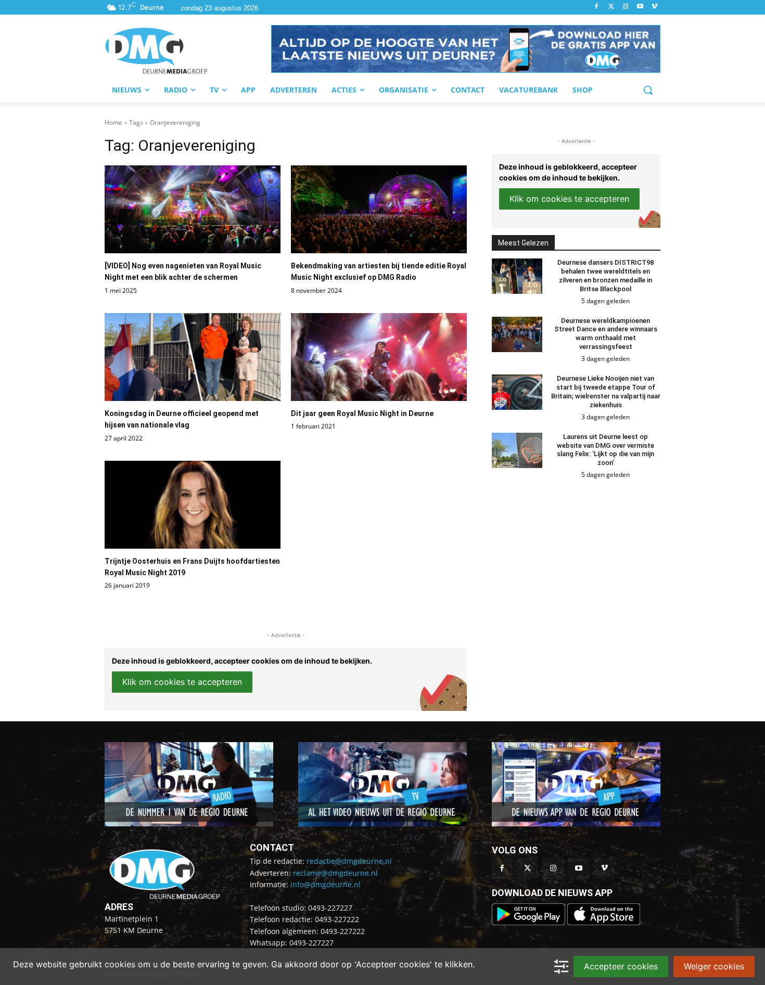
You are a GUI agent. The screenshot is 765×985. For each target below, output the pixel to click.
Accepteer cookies (621, 966)
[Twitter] (611, 7)
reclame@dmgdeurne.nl (335, 873)
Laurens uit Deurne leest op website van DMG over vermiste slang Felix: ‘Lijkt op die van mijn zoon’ (605, 450)
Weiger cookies (714, 966)
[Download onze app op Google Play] (529, 922)
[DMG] (188, 50)
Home (113, 122)
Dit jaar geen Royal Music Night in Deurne (362, 413)
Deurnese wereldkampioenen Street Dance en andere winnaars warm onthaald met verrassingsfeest (605, 334)
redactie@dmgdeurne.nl (349, 861)
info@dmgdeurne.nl (325, 884)
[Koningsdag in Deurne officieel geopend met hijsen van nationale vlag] (192, 357)
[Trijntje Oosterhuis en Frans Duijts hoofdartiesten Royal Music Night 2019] (192, 505)
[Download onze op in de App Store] (603, 922)
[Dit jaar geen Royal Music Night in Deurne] (379, 357)
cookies (120, 964)
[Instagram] (626, 7)
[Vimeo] (654, 7)
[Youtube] (640, 7)
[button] (466, 48)
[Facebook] (597, 7)
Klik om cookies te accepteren (182, 682)
